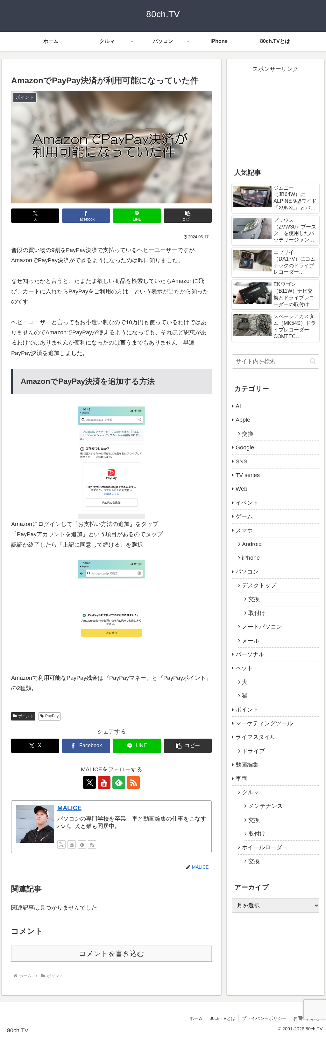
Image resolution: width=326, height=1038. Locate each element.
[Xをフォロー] (89, 782)
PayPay (52, 716)
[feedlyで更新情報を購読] (118, 782)
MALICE (69, 807)
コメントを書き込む (111, 954)
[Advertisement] (275, 114)
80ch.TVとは (222, 1018)
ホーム (196, 1018)
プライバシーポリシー (264, 1018)
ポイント (25, 716)
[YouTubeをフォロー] (104, 782)
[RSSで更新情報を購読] (133, 782)
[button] (188, 215)
